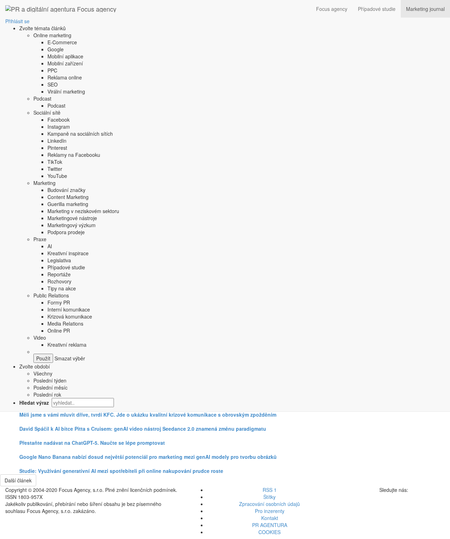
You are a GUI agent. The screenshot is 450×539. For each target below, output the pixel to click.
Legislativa (59, 260)
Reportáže (59, 274)
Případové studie (377, 8)
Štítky (269, 496)
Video (39, 337)
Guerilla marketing (67, 203)
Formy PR (58, 302)
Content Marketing (68, 196)
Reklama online (64, 77)
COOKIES (269, 531)
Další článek (18, 480)
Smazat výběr (69, 358)
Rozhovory (59, 281)
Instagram (58, 126)
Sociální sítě (46, 112)
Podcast (42, 98)
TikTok (54, 161)
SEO (52, 84)
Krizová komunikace (69, 316)
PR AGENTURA (269, 524)
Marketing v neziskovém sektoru (83, 210)
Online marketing (52, 35)
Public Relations (51, 295)
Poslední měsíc (50, 387)
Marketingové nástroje (72, 218)
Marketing (44, 182)
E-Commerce (62, 42)
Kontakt (269, 517)
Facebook (58, 119)
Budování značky (66, 189)
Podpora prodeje (66, 232)
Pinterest (57, 147)
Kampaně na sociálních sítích (80, 133)
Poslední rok (47, 394)
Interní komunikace (68, 309)
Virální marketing (66, 91)
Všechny (42, 373)
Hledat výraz (34, 402)
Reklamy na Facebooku (73, 154)
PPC (52, 70)
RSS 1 (270, 489)
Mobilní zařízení (65, 63)
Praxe (39, 239)
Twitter (54, 168)
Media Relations (65, 323)
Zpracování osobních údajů (269, 503)
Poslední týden (49, 380)
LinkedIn (56, 140)
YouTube (57, 175)
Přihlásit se (17, 21)
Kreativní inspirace (68, 253)
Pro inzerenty (269, 510)
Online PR (58, 330)
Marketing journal (425, 8)
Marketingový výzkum (71, 225)
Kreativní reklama (66, 344)
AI (49, 246)
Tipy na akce (61, 288)
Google (55, 49)
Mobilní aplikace (65, 56)
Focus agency (331, 8)
